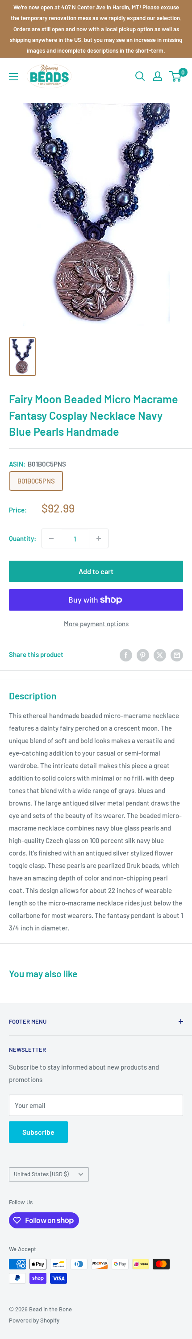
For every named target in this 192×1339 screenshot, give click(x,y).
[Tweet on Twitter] (160, 654)
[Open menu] (13, 76)
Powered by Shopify (34, 1320)
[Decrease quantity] (51, 538)
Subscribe (38, 1132)
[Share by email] (177, 654)
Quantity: (22, 538)
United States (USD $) (41, 1174)
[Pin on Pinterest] (143, 654)
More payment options (96, 624)
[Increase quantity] (98, 538)
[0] (175, 76)
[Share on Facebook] (126, 654)
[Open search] (140, 76)
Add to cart (96, 571)
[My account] (157, 76)
